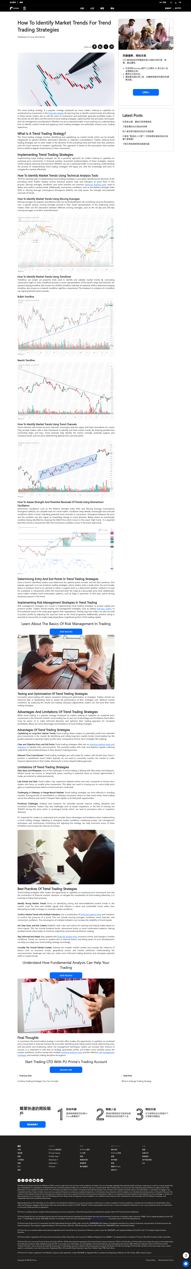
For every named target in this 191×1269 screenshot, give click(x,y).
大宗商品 (21, 1160)
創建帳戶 (168, 8)
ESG (143, 1163)
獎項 (112, 1156)
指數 (19, 1156)
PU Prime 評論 (116, 1153)
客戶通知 (114, 1160)
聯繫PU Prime (115, 1167)
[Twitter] (106, 46)
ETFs (19, 1167)
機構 (21, 2)
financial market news (67, 936)
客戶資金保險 (147, 1160)
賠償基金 (145, 1156)
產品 (19, 1146)
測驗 (81, 1156)
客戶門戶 (178, 8)
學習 (102, 8)
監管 (143, 1150)
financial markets (56, 113)
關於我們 (114, 1150)
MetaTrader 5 (53, 1160)
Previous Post (25, 1075)
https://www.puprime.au (99, 1219)
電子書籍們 (84, 1167)
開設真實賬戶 (32, 1124)
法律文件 (145, 1153)
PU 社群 (82, 1153)
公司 (92, 8)
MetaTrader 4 (53, 1163)
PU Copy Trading (54, 1153)
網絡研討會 (84, 1160)
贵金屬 (20, 1153)
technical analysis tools (96, 184)
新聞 (112, 1163)
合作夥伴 (13, 2)
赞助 (112, 8)
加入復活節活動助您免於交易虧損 (138, 131)
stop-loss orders (104, 608)
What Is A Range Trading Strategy (136, 1081)
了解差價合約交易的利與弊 (134, 126)
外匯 (19, 1150)
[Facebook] (94, 46)
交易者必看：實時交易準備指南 (137, 121)
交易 (82, 8)
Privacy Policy (151, 1260)
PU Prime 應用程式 (55, 1150)
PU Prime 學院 (85, 1150)
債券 (19, 1170)
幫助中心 (114, 1170)
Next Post (127, 1075)
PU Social (52, 1167)
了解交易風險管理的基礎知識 (135, 143)
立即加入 (146, 92)
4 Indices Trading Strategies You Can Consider (38, 1081)
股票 (19, 1163)
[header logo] (18, 8)
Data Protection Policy (165, 1260)
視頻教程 (83, 1163)
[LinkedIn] (100, 46)
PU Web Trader (54, 1156)
